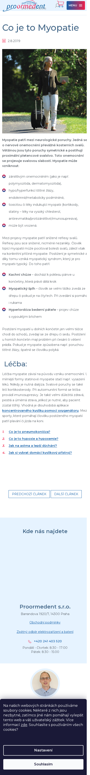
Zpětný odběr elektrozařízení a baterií (45, 632)
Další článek (66, 494)
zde (24, 725)
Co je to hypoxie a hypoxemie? (33, 439)
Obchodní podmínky (45, 622)
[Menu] (76, 5)
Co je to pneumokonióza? (29, 432)
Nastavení (43, 750)
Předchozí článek (29, 494)
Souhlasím (43, 764)
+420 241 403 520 (48, 641)
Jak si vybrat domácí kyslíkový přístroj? (40, 453)
